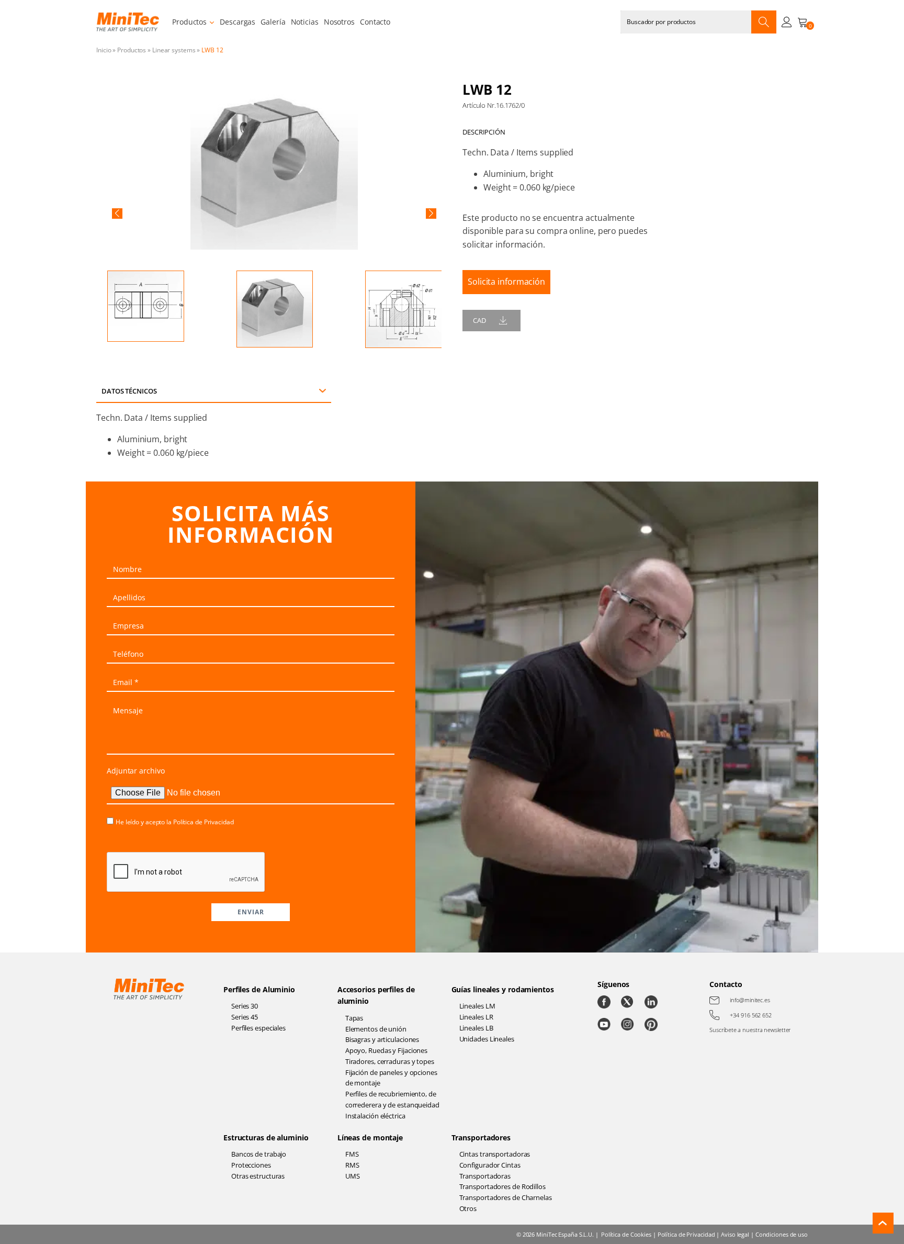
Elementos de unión (375, 1029)
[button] (117, 213)
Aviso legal (735, 1234)
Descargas (237, 22)
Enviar (251, 911)
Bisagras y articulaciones (382, 1039)
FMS (352, 1154)
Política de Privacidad (203, 821)
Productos (189, 22)
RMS (352, 1165)
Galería (273, 22)
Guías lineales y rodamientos (502, 989)
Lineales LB (476, 1028)
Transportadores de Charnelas (505, 1197)
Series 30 (244, 1006)
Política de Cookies (626, 1234)
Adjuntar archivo (135, 771)
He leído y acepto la (175, 821)
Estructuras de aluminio (266, 1137)
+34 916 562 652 (751, 1015)
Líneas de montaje (370, 1137)
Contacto (375, 22)
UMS (352, 1176)
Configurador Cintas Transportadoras (490, 1170)
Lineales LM (477, 1006)
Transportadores (481, 1137)
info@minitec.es (750, 1000)
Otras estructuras (258, 1176)
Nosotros (339, 22)
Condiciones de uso (781, 1234)
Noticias (305, 22)
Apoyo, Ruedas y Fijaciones (386, 1050)
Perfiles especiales (258, 1028)
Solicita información (506, 281)
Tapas (354, 1018)
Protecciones (251, 1165)
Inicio (103, 50)
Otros (468, 1208)
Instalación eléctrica (375, 1115)
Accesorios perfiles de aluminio (376, 995)
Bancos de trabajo (258, 1154)
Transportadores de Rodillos (502, 1186)
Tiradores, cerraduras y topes (389, 1061)
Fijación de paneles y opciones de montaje (391, 1078)
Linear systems (174, 50)
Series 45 (244, 1017)
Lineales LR (476, 1017)
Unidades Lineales (486, 1039)
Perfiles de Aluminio (259, 989)
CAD (479, 320)
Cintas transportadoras (494, 1154)
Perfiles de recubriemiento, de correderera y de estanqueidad (392, 1099)
